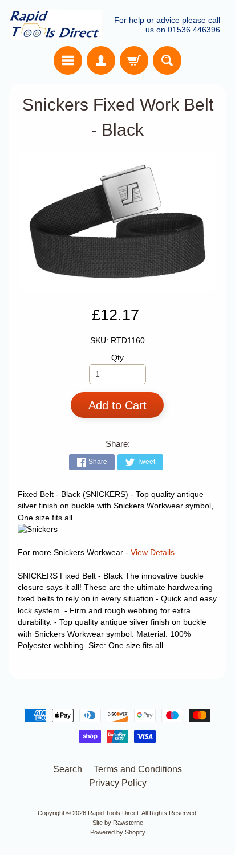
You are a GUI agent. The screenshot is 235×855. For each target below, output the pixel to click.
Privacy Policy (118, 783)
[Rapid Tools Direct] (56, 24)
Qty (117, 357)
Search (67, 769)
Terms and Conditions (138, 769)
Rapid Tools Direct (113, 812)
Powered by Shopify (117, 832)
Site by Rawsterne (117, 822)
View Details (153, 552)
